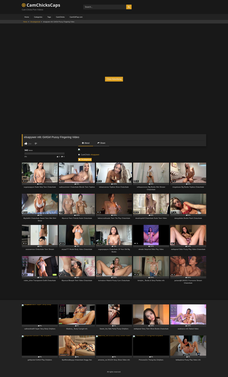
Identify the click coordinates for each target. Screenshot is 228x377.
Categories (38, 17)
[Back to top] (220, 370)
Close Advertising (114, 79)
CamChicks (60, 17)
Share (102, 143)
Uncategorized (35, 22)
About (86, 143)
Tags (49, 17)
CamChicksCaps (43, 5)
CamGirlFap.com (76, 17)
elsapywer (95, 155)
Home (26, 17)
